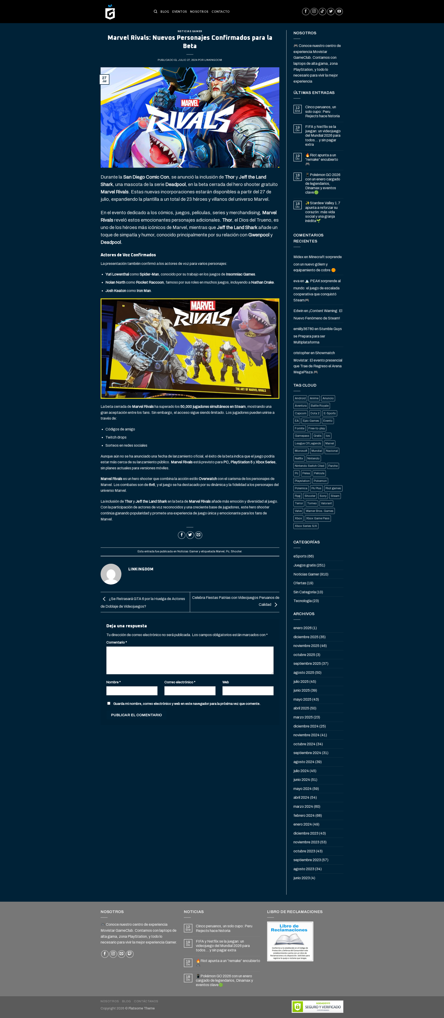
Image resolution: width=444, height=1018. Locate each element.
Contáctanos (146, 1001)
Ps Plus (316, 488)
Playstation (302, 481)
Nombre (113, 682)
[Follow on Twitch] (130, 954)
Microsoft (301, 450)
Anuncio (328, 398)
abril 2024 (301, 797)
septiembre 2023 (307, 860)
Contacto (221, 11)
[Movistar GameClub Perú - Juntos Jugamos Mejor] (124, 11)
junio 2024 (301, 780)
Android (300, 398)
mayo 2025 (302, 699)
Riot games (333, 488)
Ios (328, 435)
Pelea (306, 473)
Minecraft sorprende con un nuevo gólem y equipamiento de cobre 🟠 (317, 263)
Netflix (299, 458)
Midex (298, 257)
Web (225, 682)
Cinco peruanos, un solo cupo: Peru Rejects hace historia (322, 111)
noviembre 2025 (306, 646)
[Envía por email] (198, 535)
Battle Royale (320, 405)
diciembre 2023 (305, 833)
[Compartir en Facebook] (181, 535)
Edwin (298, 311)
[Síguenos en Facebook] (306, 11)
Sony (323, 496)
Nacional (332, 450)
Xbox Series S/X (306, 526)
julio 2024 (301, 771)
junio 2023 (301, 878)
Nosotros (199, 11)
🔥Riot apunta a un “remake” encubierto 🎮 (321, 159)
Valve (298, 511)
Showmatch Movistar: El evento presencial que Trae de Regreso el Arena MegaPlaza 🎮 (317, 362)
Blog (164, 11)
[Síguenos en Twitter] (331, 11)
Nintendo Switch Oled (309, 465)
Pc (227, 551)
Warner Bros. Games (319, 511)
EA (297, 420)
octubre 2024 (304, 744)
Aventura (301, 405)
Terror (299, 503)
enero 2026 (302, 628)
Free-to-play (316, 428)
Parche (333, 465)
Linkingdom (213, 60)
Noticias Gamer (190, 31)
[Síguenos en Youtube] (339, 11)
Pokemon (320, 481)
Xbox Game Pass (318, 518)
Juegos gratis (304, 565)
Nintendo (313, 458)
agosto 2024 (303, 762)
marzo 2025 (303, 717)
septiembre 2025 (307, 663)
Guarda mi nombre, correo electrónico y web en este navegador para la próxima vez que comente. (186, 703)
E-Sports (330, 413)
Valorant (326, 503)
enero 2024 (302, 824)
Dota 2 (315, 413)
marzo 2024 (303, 806)
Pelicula (319, 473)
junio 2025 (301, 690)
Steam (335, 496)
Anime (314, 398)
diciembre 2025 (305, 637)
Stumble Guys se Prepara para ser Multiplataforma (317, 335)
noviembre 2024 (306, 735)
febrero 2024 (304, 815)
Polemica (301, 488)
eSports (300, 556)
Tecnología (302, 601)
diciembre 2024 (306, 726)
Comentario (116, 642)
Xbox (298, 518)
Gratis (318, 435)
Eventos (179, 11)
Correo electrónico (179, 682)
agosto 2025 (303, 673)
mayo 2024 (302, 789)
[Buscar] (155, 11)
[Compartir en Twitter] (190, 535)
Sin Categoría (304, 592)
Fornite (299, 428)
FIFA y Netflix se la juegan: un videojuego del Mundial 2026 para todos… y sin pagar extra (323, 135)
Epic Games (311, 420)
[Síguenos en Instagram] (314, 11)
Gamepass (302, 435)
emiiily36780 (303, 329)
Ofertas (299, 583)
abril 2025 (301, 708)
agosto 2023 (303, 869)
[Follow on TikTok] (322, 11)
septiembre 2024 (307, 753)
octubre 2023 (304, 851)
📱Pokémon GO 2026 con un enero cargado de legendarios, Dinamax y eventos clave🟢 (322, 184)
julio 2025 (301, 682)
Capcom (300, 413)
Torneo (312, 503)
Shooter (236, 551)
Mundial (316, 450)
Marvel (220, 551)
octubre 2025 (304, 655)
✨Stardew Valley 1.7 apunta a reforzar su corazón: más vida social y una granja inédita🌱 (322, 212)
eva (296, 281)
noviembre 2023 (306, 842)
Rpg (297, 496)
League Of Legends (308, 443)
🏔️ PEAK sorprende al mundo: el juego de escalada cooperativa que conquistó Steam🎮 (317, 290)
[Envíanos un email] (121, 954)
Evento (328, 420)
